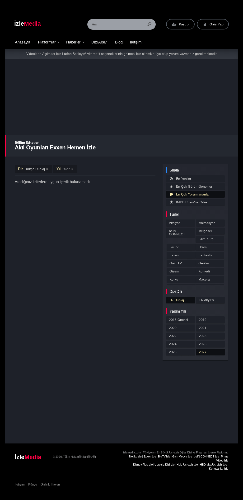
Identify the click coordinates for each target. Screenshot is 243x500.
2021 (202, 328)
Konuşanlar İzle (218, 468)
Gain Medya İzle (182, 456)
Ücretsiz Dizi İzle (164, 464)
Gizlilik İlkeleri (50, 484)
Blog (119, 42)
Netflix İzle (135, 456)
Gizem (174, 271)
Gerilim (203, 263)
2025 (202, 344)
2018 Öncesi (178, 320)
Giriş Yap (216, 24)
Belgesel (205, 231)
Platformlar (47, 42)
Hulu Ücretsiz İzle (187, 464)
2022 (173, 336)
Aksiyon (175, 223)
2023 (202, 336)
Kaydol (183, 24)
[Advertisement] (121, 96)
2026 (173, 352)
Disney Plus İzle (143, 464)
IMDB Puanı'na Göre (191, 202)
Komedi (204, 271)
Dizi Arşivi (99, 42)
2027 (202, 352)
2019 (202, 320)
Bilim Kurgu (206, 239)
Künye (32, 484)
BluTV (173, 247)
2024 (173, 344)
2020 (173, 328)
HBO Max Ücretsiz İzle (213, 464)
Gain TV (175, 263)
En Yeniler (183, 179)
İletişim (135, 42)
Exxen (174, 255)
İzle (27, 23)
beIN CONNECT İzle (206, 456)
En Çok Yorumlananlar (193, 194)
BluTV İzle (164, 456)
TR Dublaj (176, 300)
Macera (204, 279)
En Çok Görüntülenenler (194, 186)
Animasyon (207, 223)
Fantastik (205, 255)
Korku (173, 279)
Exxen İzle (150, 456)
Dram (202, 247)
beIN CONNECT (177, 232)
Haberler (73, 42)
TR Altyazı (206, 300)
